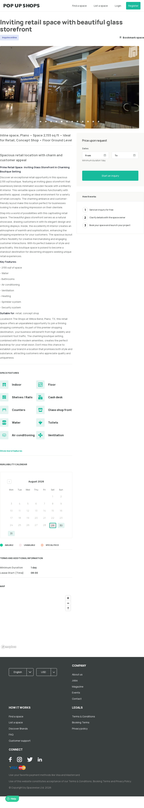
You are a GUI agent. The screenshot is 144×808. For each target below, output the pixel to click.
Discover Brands (18, 728)
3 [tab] (51, 121)
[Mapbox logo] (9, 647)
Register (133, 5)
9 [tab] (82, 121)
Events (76, 692)
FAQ (11, 734)
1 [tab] (40, 121)
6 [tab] (67, 121)
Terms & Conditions (83, 716)
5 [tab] (61, 121)
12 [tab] (98, 121)
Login (118, 5)
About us (77, 674)
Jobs (75, 680)
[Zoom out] (68, 603)
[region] (36, 622)
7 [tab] (72, 121)
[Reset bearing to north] (68, 608)
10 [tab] (88, 121)
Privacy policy (79, 728)
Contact (77, 698)
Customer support (20, 740)
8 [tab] (77, 121)
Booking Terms (80, 722)
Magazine (77, 686)
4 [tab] (56, 121)
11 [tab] (93, 121)
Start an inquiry (110, 175)
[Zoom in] (68, 598)
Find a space (79, 5)
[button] (22, 672)
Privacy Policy (123, 781)
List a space (101, 5)
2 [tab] (46, 121)
